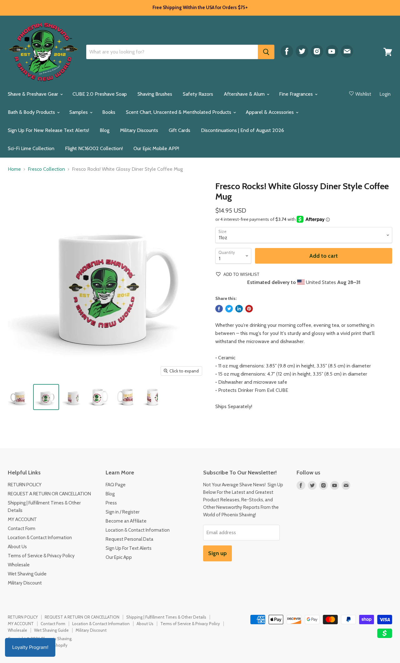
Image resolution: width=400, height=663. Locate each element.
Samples (79, 112)
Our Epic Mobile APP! (156, 148)
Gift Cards (179, 130)
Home (14, 169)
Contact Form (21, 528)
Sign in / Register (122, 512)
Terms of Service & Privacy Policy (41, 556)
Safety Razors (198, 94)
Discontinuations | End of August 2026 (242, 130)
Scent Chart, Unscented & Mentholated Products (179, 112)
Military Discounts (139, 130)
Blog (104, 130)
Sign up (217, 553)
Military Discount (25, 583)
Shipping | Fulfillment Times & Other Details (166, 617)
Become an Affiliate (126, 521)
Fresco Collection (46, 169)
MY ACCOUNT (22, 519)
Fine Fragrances (296, 94)
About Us (17, 546)
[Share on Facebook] (219, 308)
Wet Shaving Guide (27, 574)
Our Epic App (119, 557)
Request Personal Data (129, 539)
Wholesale (19, 565)
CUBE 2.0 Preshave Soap (99, 94)
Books (108, 112)
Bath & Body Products (32, 112)
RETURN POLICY (25, 485)
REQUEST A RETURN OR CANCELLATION (49, 494)
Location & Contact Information (40, 537)
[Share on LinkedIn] (239, 308)
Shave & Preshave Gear (33, 94)
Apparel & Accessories (270, 112)
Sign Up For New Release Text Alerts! (48, 130)
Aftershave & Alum (245, 94)
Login (385, 94)
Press (111, 503)
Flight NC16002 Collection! (94, 148)
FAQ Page (116, 485)
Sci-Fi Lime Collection (31, 148)
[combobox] (172, 52)
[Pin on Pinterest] (249, 308)
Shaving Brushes (155, 94)
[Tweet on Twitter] (229, 308)
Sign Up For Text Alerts (129, 548)
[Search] (266, 52)
